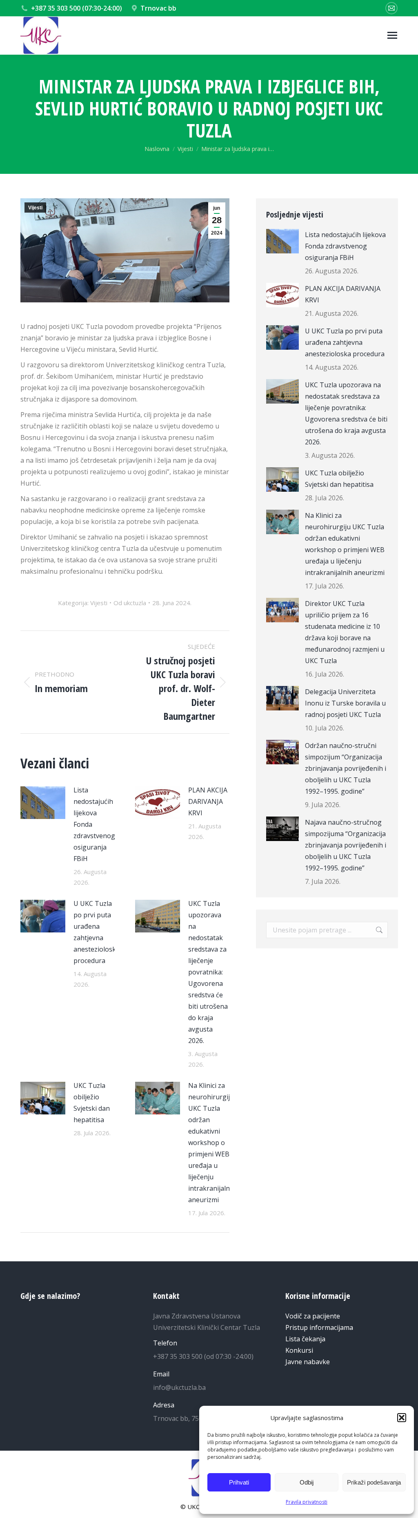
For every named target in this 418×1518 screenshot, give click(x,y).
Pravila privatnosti (306, 1501)
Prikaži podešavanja (374, 1482)
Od (129, 603)
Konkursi (299, 1350)
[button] (402, 1418)
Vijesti (35, 208)
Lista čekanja (305, 1338)
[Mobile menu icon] (392, 35)
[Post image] (42, 802)
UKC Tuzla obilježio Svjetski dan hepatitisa (91, 1102)
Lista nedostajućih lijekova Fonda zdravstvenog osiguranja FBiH (94, 824)
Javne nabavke (307, 1361)
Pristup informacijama (319, 1327)
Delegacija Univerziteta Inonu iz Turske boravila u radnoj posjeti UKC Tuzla (345, 703)
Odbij (307, 1482)
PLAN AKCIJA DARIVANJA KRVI (207, 801)
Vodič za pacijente (312, 1316)
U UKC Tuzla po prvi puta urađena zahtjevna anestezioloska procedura (96, 932)
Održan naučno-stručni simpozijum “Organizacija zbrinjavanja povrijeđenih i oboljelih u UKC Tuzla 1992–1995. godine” (345, 768)
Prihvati (239, 1482)
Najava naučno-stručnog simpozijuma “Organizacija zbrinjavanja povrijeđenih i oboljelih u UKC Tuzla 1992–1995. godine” (345, 845)
